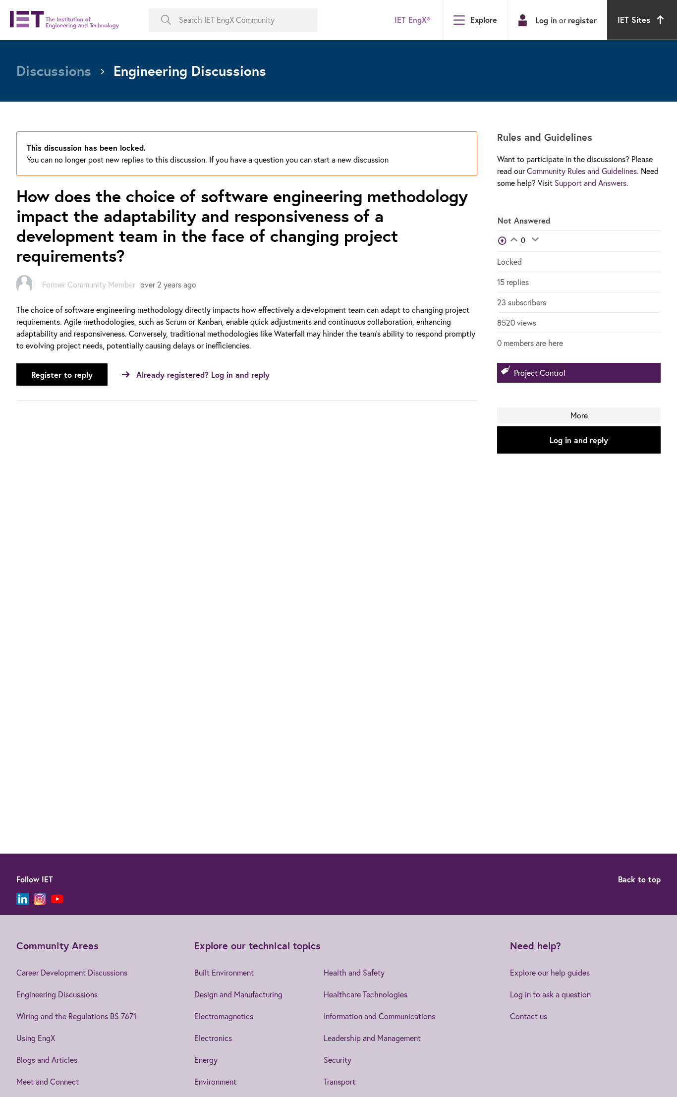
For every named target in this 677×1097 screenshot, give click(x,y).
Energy (206, 1060)
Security (337, 1060)
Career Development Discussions (71, 973)
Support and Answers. (591, 183)
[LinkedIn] (22, 899)
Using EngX (35, 1038)
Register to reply (62, 374)
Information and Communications (379, 1016)
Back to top (639, 879)
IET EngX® (412, 19)
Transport (339, 1082)
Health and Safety (354, 973)
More (579, 415)
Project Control (539, 373)
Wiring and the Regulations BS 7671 (76, 1016)
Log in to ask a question (550, 994)
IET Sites (634, 19)
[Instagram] (40, 899)
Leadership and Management (372, 1038)
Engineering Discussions (57, 994)
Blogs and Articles (46, 1060)
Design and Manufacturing (238, 994)
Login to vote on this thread (513, 240)
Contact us (528, 1016)
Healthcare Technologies (365, 994)
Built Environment (224, 973)
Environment (215, 1082)
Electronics (213, 1038)
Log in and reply (579, 440)
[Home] (64, 20)
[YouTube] (57, 899)
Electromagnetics (223, 1016)
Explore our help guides (550, 973)
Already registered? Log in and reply (203, 374)
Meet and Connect (47, 1082)
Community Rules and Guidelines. (583, 171)
